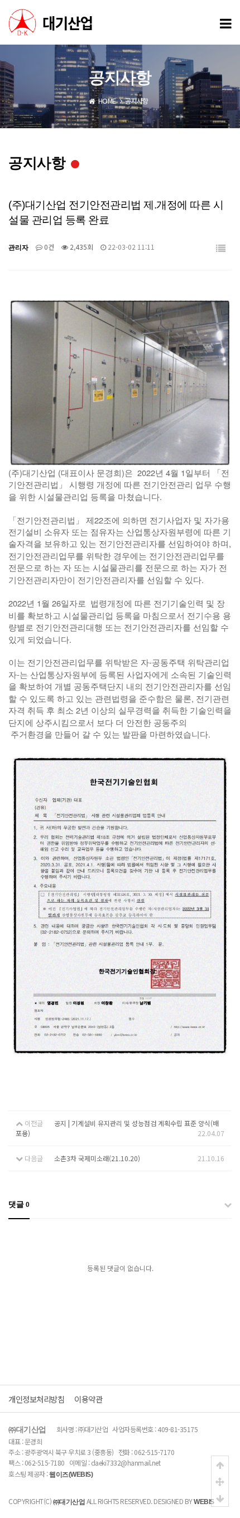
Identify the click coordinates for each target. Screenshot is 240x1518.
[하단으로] (220, 1498)
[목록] (220, 249)
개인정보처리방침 (36, 1399)
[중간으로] (220, 1481)
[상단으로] (220, 1464)
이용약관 (88, 1399)
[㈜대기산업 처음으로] (92, 22)
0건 (48, 246)
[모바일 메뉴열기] (226, 22)
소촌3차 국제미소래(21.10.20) (97, 1158)
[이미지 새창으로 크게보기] (120, 303)
